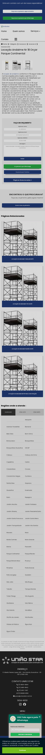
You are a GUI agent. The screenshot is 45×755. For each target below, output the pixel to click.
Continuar (22, 750)
